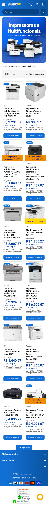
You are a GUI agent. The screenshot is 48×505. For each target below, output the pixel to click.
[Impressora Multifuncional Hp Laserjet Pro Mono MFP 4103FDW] (12, 92)
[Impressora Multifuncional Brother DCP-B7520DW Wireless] (12, 213)
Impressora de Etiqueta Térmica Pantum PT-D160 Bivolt (33, 112)
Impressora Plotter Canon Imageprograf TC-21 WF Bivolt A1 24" (35, 413)
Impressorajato (28, 474)
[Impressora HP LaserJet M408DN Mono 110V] (12, 332)
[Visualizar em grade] (6, 74)
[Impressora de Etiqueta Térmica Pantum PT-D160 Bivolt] (35, 92)
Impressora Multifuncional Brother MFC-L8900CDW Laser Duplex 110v (33, 293)
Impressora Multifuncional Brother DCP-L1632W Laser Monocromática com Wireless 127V (35, 173)
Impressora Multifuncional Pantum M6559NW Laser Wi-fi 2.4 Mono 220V (11, 172)
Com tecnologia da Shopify (24, 478)
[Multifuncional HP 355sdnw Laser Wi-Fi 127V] (35, 213)
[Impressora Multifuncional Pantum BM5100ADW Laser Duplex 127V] (35, 332)
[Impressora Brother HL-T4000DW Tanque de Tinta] (12, 393)
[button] (4, 4)
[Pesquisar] (43, 12)
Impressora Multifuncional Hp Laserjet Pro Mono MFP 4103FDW (11, 112)
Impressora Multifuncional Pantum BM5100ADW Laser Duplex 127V (34, 354)
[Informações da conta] (37, 4)
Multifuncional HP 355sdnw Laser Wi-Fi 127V (34, 232)
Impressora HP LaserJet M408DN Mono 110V (11, 351)
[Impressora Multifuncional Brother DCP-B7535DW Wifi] (12, 272)
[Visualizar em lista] (14, 74)
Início (4, 66)
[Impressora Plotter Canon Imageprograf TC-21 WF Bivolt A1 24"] (35, 393)
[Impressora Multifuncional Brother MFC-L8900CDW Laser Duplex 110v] (35, 272)
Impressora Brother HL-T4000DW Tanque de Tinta (12, 412)
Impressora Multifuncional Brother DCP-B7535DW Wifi (10, 292)
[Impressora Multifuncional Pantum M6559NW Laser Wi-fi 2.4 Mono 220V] (12, 150)
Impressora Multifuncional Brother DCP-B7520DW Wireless (11, 234)
